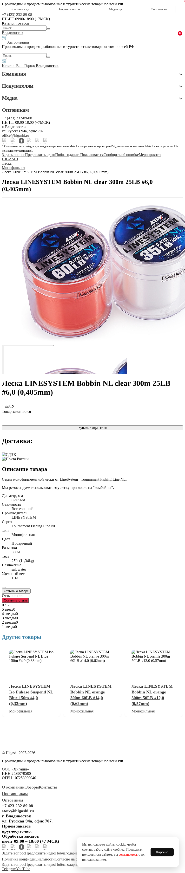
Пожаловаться (92, 155)
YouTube (23, 869)
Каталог (9, 66)
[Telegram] (5, 141)
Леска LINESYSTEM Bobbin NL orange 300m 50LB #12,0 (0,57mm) (152, 695)
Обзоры (32, 787)
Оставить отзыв (15, 600)
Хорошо (162, 852)
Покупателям (67, 9)
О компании (13, 787)
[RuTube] (29, 141)
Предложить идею (40, 155)
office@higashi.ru (15, 135)
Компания (18, 9)
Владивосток (12, 33)
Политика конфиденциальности (28, 859)
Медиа (113, 9)
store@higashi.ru (18, 810)
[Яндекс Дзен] (21, 141)
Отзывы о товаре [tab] (16, 591)
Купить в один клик (93, 428)
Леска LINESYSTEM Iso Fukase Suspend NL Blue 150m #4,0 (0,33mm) (31, 695)
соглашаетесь (128, 854)
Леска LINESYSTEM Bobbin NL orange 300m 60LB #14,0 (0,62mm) (91, 695)
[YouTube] (46, 141)
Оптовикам (159, 9)
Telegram (9, 869)
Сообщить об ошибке (121, 155)
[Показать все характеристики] (4, 587)
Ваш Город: (37, 66)
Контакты (48, 787)
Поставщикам (15, 793)
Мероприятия (150, 155)
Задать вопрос (13, 155)
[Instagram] (38, 141)
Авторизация (18, 42)
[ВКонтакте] (13, 141)
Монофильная (20, 711)
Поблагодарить (67, 155)
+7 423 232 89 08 (17, 805)
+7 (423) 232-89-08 (17, 15)
